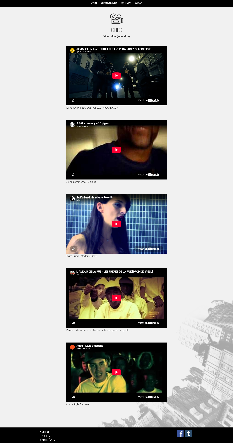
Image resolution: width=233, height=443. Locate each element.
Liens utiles (45, 435)
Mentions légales (47, 439)
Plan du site (45, 432)
